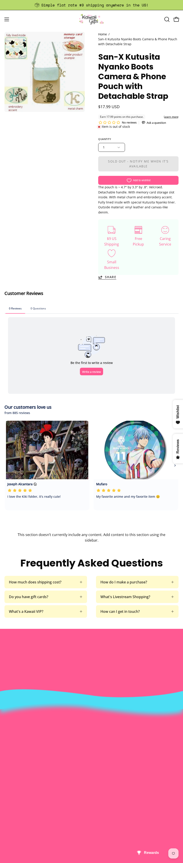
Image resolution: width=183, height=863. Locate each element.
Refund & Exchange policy (117, 742)
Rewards (103, 735)
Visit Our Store (16, 795)
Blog (8, 824)
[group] (91, 5)
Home (102, 34)
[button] (166, 19)
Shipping (11, 809)
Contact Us (13, 802)
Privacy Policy (107, 764)
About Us (104, 727)
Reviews (11, 831)
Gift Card (11, 817)
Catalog (102, 749)
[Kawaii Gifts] (91, 19)
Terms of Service (110, 757)
